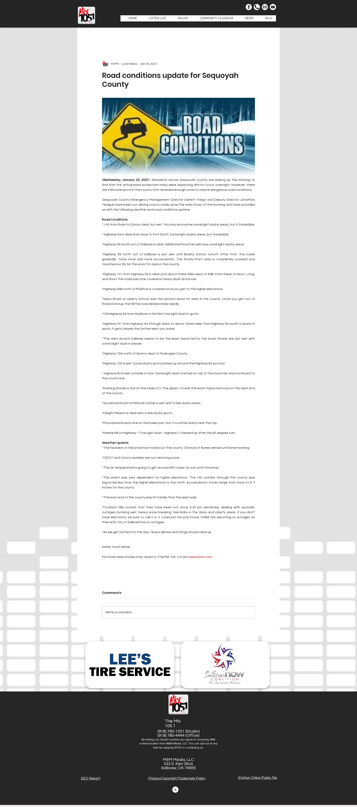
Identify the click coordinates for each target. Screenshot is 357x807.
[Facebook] (249, 7)
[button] (181, 18)
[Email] (265, 7)
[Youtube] (273, 7)
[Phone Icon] (257, 7)
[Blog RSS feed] (175, 790)
